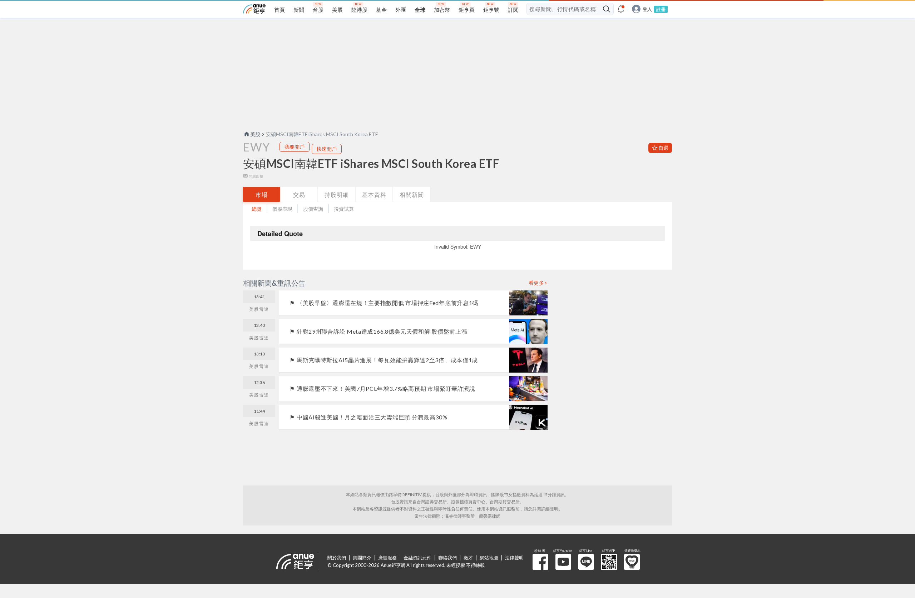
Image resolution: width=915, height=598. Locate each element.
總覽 (257, 209)
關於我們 (336, 557)
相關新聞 (412, 194)
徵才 (468, 557)
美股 (255, 134)
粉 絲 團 (540, 562)
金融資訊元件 (417, 557)
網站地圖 (489, 557)
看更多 (536, 282)
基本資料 (374, 194)
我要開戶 (295, 147)
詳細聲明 (549, 509)
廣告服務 (387, 557)
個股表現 (282, 209)
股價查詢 (313, 209)
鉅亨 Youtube (563, 562)
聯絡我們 (447, 557)
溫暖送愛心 (632, 562)
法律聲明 (514, 557)
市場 (262, 194)
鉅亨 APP (609, 562)
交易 (299, 194)
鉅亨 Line (586, 562)
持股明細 (337, 194)
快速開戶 (327, 149)
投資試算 (344, 209)
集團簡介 (362, 557)
